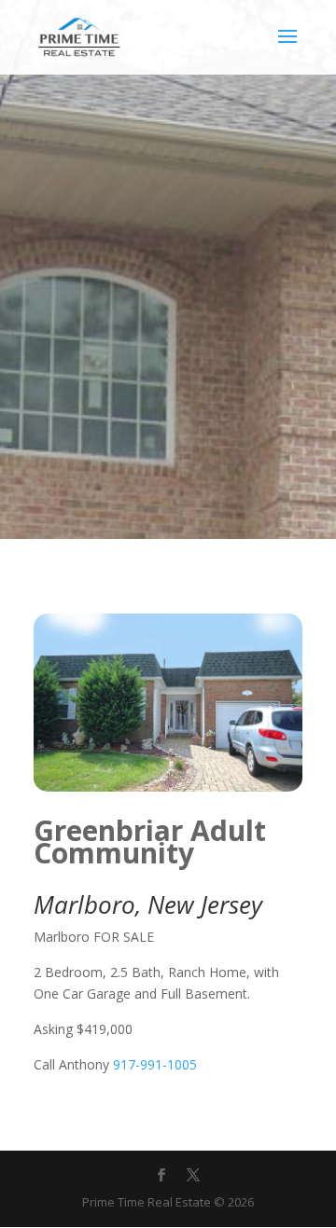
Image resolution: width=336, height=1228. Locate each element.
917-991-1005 (155, 1064)
